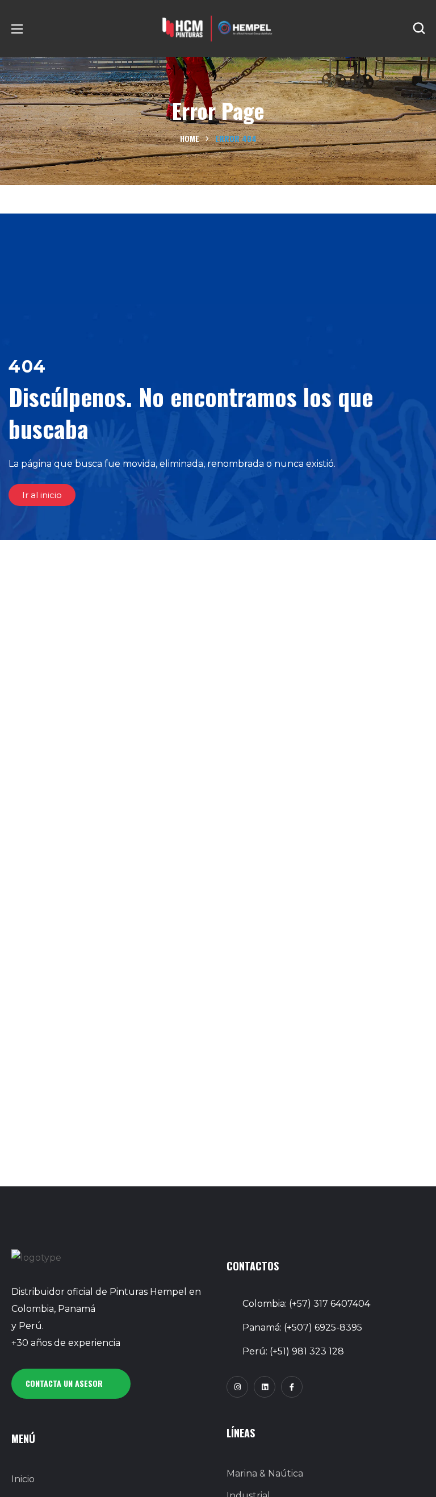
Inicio (23, 1479)
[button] (419, 28)
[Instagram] (237, 1387)
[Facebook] (292, 1387)
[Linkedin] (264, 1387)
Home (189, 138)
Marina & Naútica (265, 1473)
